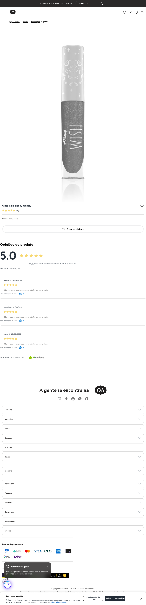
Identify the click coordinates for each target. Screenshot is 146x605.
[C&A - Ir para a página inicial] (12, 12)
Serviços (8, 502)
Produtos (8, 493)
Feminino (8, 410)
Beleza (7, 457)
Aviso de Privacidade (58, 602)
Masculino (9, 419)
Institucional (9, 484)
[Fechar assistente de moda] (47, 566)
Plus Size (8, 447)
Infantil (7, 428)
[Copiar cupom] (102, 3)
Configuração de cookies (93, 598)
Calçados (8, 438)
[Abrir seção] (77, 409)
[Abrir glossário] (76, 471)
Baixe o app (9, 512)
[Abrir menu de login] (130, 12)
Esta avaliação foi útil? (8, 294)
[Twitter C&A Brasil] (80, 399)
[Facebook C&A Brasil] (86, 399)
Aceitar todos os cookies (115, 598)
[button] (124, 12)
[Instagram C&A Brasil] (59, 399)
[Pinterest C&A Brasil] (73, 399)
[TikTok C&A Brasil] (66, 399)
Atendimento (10, 521)
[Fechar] (141, 599)
